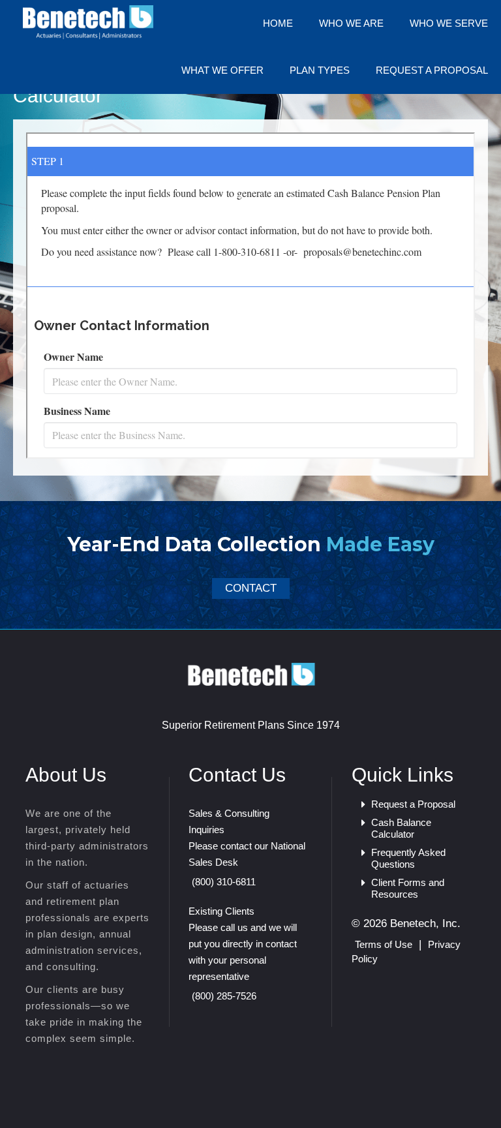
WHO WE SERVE (449, 23)
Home (278, 23)
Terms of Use (383, 944)
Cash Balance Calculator (401, 828)
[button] (251, 588)
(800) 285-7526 (224, 995)
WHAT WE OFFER (222, 70)
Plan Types (320, 70)
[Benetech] (250, 673)
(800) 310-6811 (224, 881)
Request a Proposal (432, 70)
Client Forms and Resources (407, 888)
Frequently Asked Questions (408, 858)
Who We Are (351, 23)
